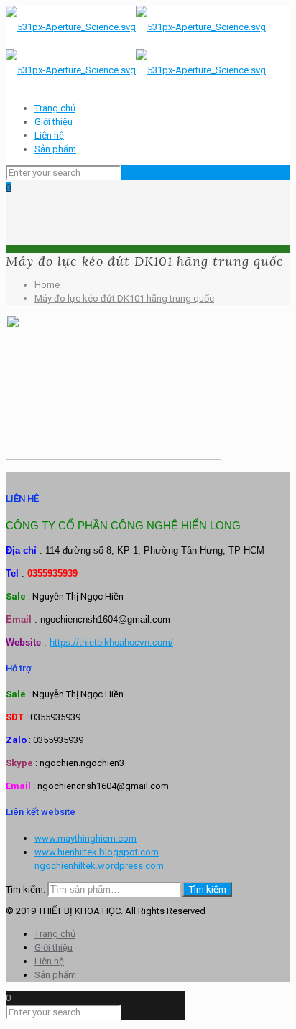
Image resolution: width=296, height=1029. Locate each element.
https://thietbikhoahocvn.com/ (111, 642)
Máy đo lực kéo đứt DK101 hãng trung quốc (124, 298)
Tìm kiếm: (25, 889)
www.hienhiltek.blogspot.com (96, 852)
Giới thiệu (53, 121)
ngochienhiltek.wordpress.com (99, 865)
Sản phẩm (55, 149)
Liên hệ (49, 135)
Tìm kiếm (207, 889)
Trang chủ (54, 108)
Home (47, 284)
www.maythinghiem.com (85, 838)
